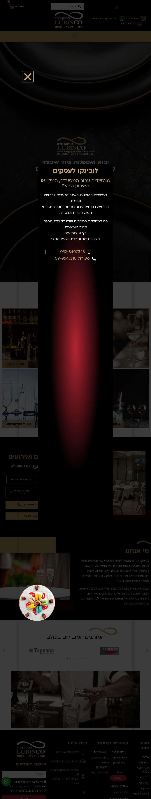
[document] (75, 399)
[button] (28, 77)
